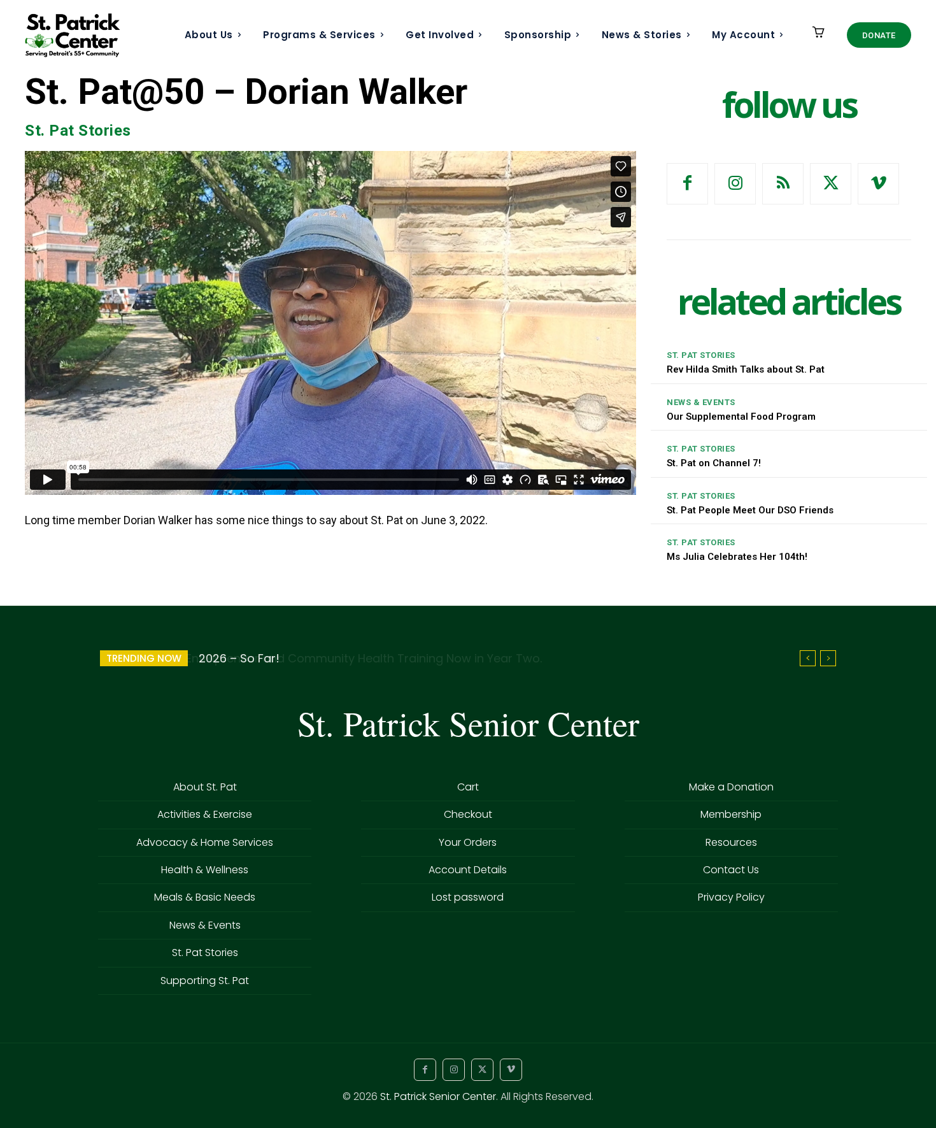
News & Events (701, 402)
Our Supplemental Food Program (741, 416)
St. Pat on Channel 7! (714, 463)
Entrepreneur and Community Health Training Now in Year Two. (363, 658)
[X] (830, 183)
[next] (828, 658)
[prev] (808, 658)
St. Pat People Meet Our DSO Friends (750, 510)
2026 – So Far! (237, 658)
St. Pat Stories (78, 130)
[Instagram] (735, 183)
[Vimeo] (878, 183)
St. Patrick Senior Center (438, 1096)
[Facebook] (687, 183)
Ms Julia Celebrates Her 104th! (737, 556)
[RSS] (783, 183)
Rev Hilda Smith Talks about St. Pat (746, 369)
